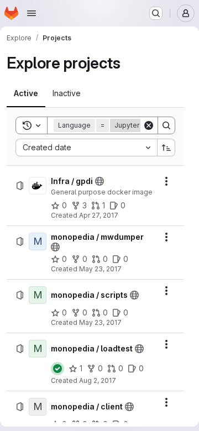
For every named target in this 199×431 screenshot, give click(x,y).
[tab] (26, 93)
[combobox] (86, 147)
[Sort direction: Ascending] (166, 147)
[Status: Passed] (57, 368)
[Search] (166, 125)
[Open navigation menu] (31, 13)
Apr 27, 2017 (98, 215)
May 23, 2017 (100, 269)
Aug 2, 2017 (97, 380)
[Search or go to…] (156, 13)
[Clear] (148, 125)
